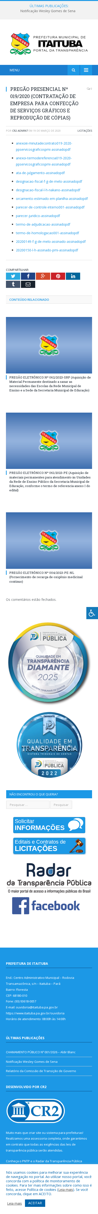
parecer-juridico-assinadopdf (38, 215)
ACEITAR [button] (35, 1203)
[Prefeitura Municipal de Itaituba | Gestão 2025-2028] (49, 43)
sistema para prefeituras (64, 1133)
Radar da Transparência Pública (59, 1161)
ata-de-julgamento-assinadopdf (40, 173)
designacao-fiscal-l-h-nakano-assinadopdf (48, 190)
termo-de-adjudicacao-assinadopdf (43, 224)
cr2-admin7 (20, 130)
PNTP (26, 1161)
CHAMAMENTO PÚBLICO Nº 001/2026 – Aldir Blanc (40, 1052)
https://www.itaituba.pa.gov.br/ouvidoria (35, 1013)
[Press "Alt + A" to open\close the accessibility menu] (92, 613)
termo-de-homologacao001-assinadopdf (47, 233)
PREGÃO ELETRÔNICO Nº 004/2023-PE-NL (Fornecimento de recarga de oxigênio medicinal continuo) (46, 577)
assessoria (39, 1138)
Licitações (85, 130)
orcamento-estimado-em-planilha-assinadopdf (52, 198)
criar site (35, 1133)
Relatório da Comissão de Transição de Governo (41, 1071)
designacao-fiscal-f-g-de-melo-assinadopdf (49, 181)
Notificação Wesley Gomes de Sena (47, 11)
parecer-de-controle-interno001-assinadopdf (50, 207)
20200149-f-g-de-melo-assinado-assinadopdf (51, 241)
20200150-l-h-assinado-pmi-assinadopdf (47, 250)
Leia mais (65, 1189)
